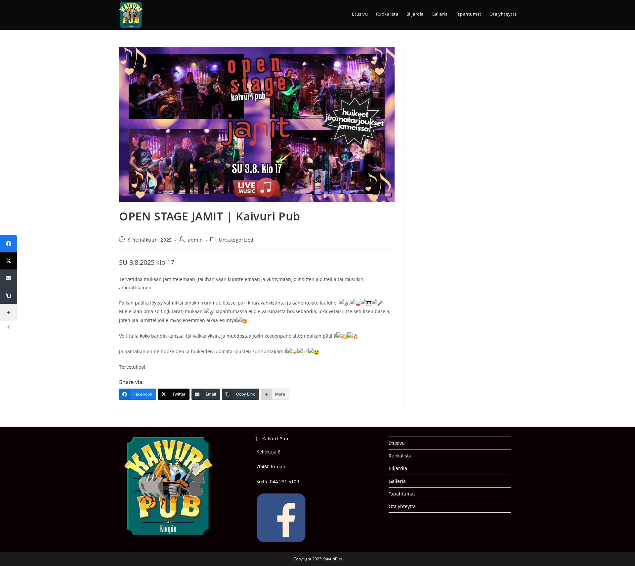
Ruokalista (400, 455)
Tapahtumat (402, 494)
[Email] (8, 278)
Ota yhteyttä (402, 506)
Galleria (397, 481)
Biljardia (398, 468)
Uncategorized (236, 240)
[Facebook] (8, 243)
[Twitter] (8, 260)
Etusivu (397, 443)
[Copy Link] (8, 295)
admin (195, 240)
